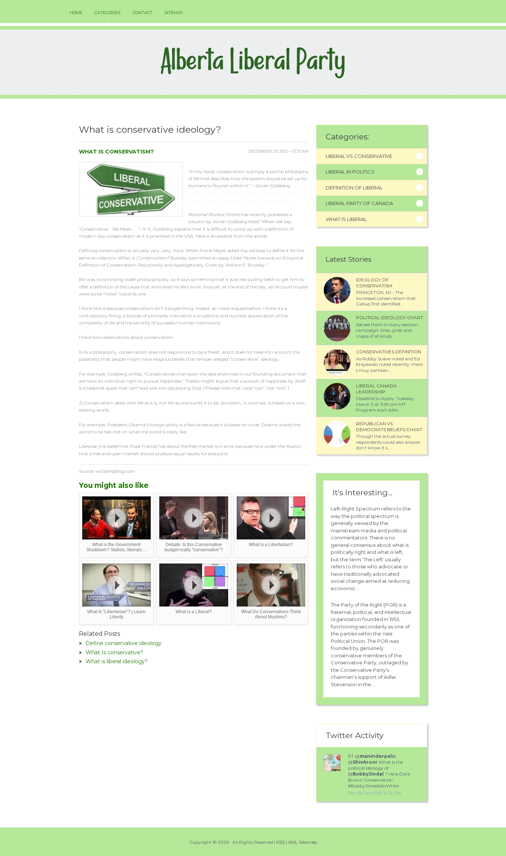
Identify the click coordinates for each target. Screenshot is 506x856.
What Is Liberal (346, 219)
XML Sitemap (302, 842)
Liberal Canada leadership (376, 388)
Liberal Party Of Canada (359, 203)
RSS (280, 842)
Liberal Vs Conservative (359, 156)
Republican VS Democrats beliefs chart (389, 426)
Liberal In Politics (350, 172)
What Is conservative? (114, 652)
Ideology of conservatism (374, 282)
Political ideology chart (389, 317)
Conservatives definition (388, 351)
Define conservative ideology (124, 643)
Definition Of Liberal (354, 188)
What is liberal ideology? (117, 661)
